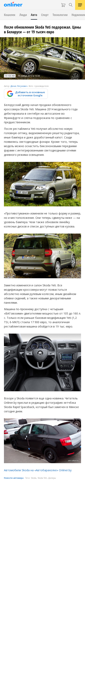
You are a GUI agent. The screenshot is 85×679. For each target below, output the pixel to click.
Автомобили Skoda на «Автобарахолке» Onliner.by (38, 470)
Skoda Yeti (42, 478)
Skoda (33, 478)
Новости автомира (14, 478)
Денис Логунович (18, 86)
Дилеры (52, 478)
